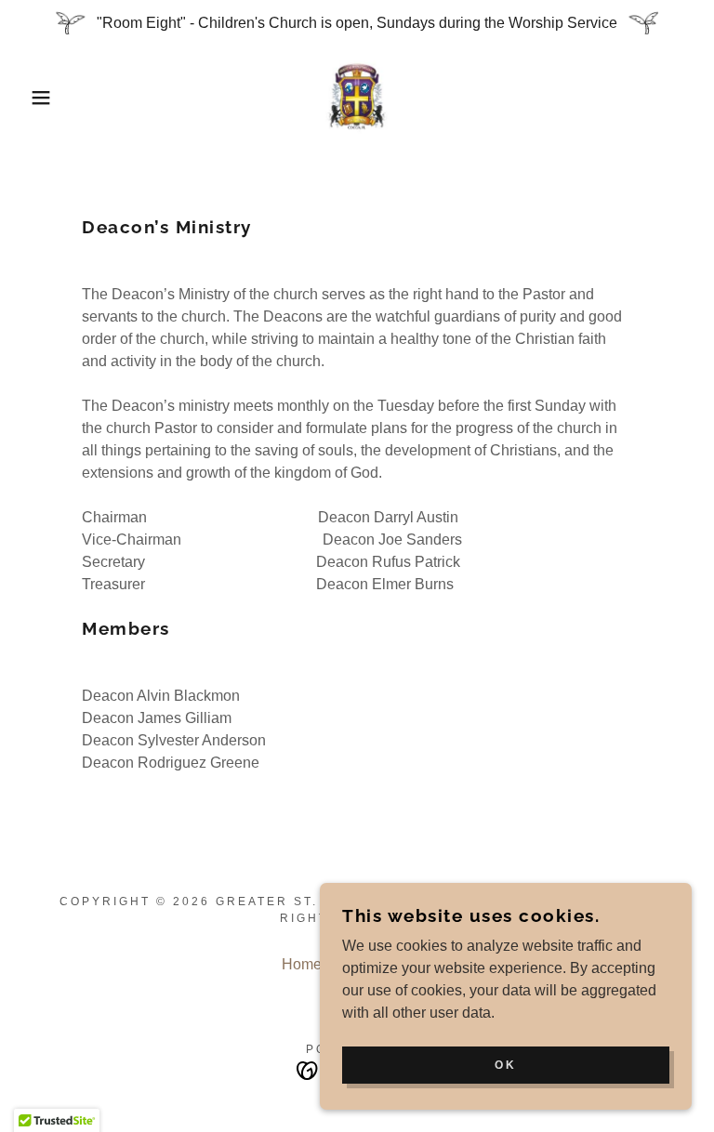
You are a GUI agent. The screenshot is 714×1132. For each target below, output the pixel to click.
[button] (35, 97)
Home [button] (302, 964)
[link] (357, 97)
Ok (506, 1065)
